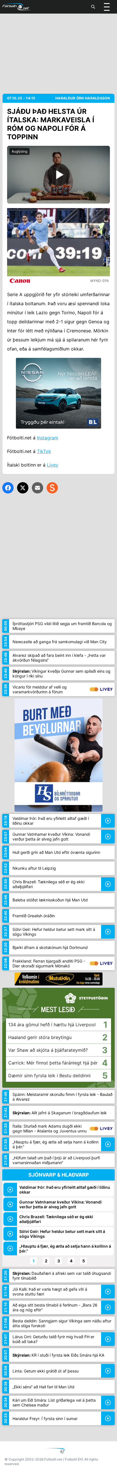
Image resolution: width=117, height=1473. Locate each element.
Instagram (47, 438)
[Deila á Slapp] (52, 487)
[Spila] (58, 175)
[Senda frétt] (37, 487)
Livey (52, 465)
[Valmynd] (106, 6)
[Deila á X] (22, 487)
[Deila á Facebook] (8, 487)
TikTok (44, 451)
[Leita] (93, 6)
